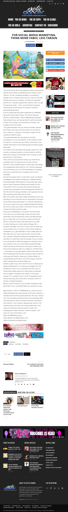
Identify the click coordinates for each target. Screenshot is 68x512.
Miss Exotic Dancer (51, 457)
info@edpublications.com (31, 499)
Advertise (27, 25)
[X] (60, 3)
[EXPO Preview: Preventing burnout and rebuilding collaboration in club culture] (9, 400)
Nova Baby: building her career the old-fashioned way (57, 119)
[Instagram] (55, 3)
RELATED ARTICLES (10, 392)
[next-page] (7, 418)
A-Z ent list (50, 1)
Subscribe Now (41, 1)
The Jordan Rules (22, 406)
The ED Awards (50, 452)
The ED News (21, 19)
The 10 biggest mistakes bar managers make (35, 365)
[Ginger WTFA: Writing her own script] (48, 127)
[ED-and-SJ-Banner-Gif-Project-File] (23, 327)
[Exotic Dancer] (34, 11)
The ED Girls (14, 25)
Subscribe (53, 25)
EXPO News (6, 403)
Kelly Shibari (12, 342)
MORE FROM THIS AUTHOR (26, 392)
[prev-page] (4, 418)
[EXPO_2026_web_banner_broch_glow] (34, 433)
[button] (50, 3)
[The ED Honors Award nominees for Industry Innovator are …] (5, 466)
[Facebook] (52, 3)
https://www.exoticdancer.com (21, 376)
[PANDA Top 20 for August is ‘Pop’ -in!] (5, 449)
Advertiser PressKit (51, 460)
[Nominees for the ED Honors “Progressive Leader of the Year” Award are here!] (5, 455)
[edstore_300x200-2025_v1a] (55, 101)
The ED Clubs (49, 19)
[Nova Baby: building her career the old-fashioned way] (48, 119)
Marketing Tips (39, 31)
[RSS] (25, 384)
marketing (11, 344)
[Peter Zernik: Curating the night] (37, 400)
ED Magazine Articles (29, 31)
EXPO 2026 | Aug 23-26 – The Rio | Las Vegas (14, 1)
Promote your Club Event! (54, 467)
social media (18, 344)
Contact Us (40, 25)
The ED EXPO (35, 19)
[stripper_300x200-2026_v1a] (55, 83)
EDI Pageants (50, 455)
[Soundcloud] (28, 384)
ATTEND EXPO (31, 1)
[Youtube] (63, 3)
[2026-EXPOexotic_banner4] (23, 335)
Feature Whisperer (30, 41)
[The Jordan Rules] (23, 400)
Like (63, 59)
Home (10, 19)
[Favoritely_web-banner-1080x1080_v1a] (55, 157)
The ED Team (49, 462)
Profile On (20, 403)
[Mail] (58, 3)
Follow (62, 63)
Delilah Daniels (8, 364)
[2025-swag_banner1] (23, 84)
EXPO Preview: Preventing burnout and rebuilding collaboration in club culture (57, 136)
